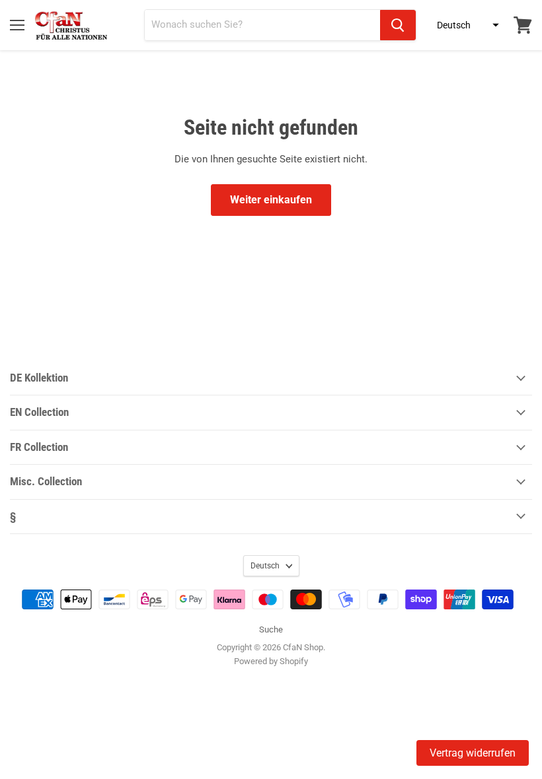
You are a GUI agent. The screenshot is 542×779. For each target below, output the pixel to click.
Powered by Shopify (271, 661)
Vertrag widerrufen (473, 753)
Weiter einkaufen (271, 199)
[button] (464, 25)
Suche (271, 629)
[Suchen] (398, 25)
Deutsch (265, 565)
